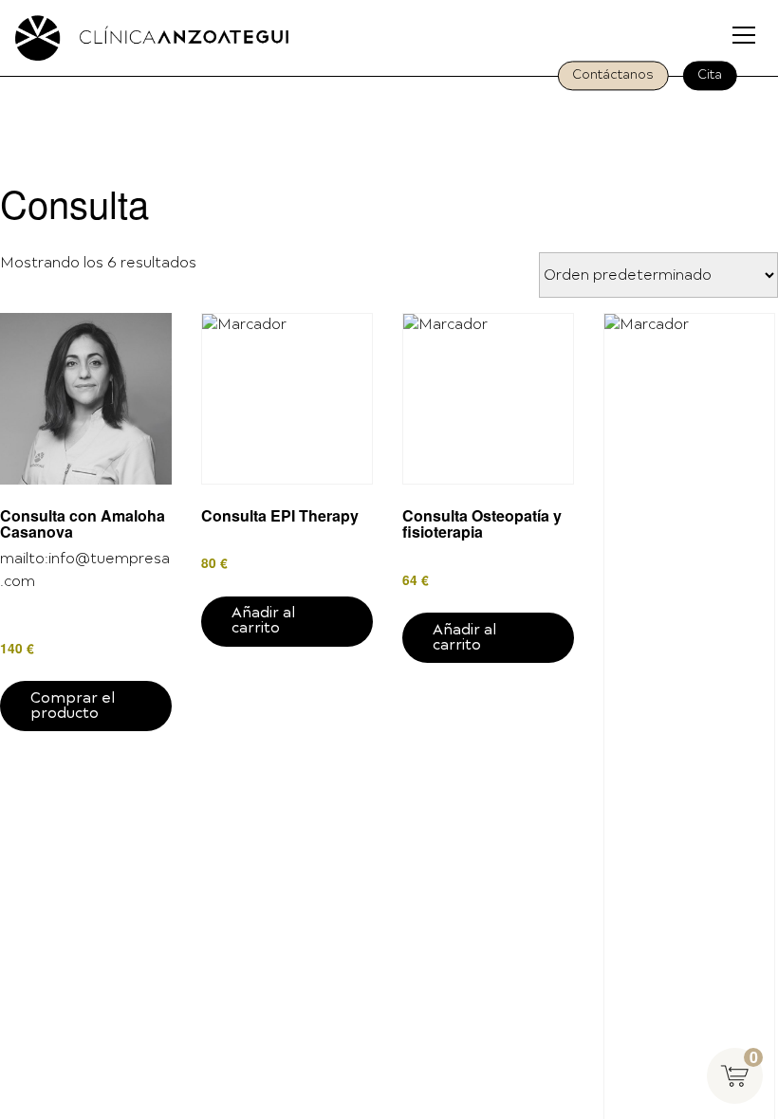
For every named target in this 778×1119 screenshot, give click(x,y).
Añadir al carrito (263, 620)
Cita (709, 75)
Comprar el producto (72, 706)
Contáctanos (613, 75)
